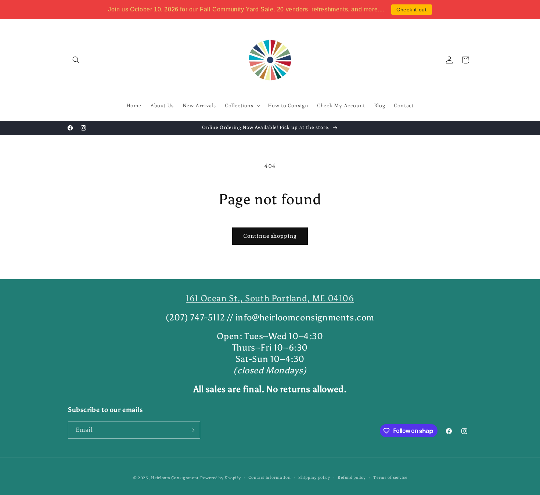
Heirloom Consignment (175, 478)
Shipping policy (314, 477)
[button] (76, 60)
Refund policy (352, 477)
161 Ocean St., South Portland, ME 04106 (270, 298)
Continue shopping (270, 236)
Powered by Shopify (220, 478)
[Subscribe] (192, 430)
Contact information (269, 477)
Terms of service (390, 477)
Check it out (411, 9)
